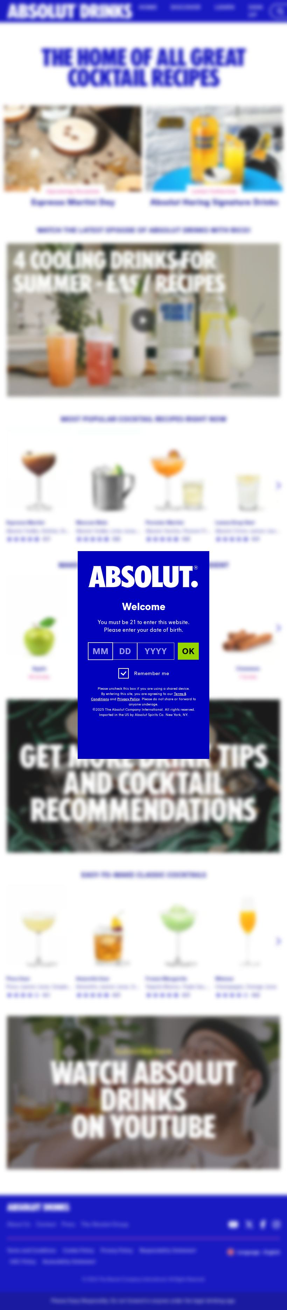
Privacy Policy (128, 699)
